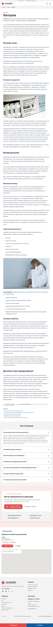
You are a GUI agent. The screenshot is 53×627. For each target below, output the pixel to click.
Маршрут (19, 545)
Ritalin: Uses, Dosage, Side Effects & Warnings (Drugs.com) (16, 417)
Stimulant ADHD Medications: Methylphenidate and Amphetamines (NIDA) (19, 412)
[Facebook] (6, 591)
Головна (3, 7)
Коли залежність (7, 292)
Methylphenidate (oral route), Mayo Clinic (12, 415)
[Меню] (50, 3)
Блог (3, 600)
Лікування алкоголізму (33, 584)
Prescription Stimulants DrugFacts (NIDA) (12, 414)
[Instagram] (9, 591)
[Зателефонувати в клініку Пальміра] (47, 3)
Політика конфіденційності (7, 608)
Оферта (3, 606)
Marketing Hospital (47, 616)
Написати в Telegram (31, 506)
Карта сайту (4, 604)
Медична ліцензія (5, 609)
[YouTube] (3, 591)
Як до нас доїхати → (32, 608)
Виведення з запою (32, 588)
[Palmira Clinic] (7, 4)
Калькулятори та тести (6, 602)
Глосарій (8, 7)
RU (5, 616)
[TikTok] (12, 591)
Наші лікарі (4, 598)
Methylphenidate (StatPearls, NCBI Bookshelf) (13, 410)
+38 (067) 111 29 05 (8, 545)
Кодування (30, 590)
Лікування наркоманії (32, 586)
